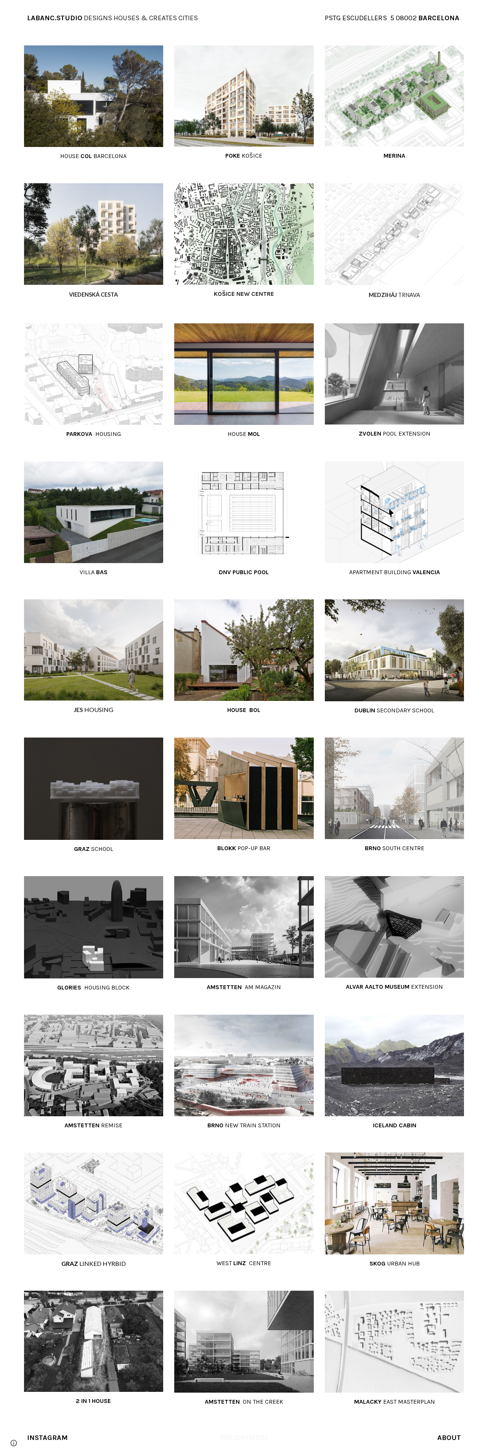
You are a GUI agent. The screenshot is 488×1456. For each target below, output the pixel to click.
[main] (150, 18)
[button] (13, 1443)
